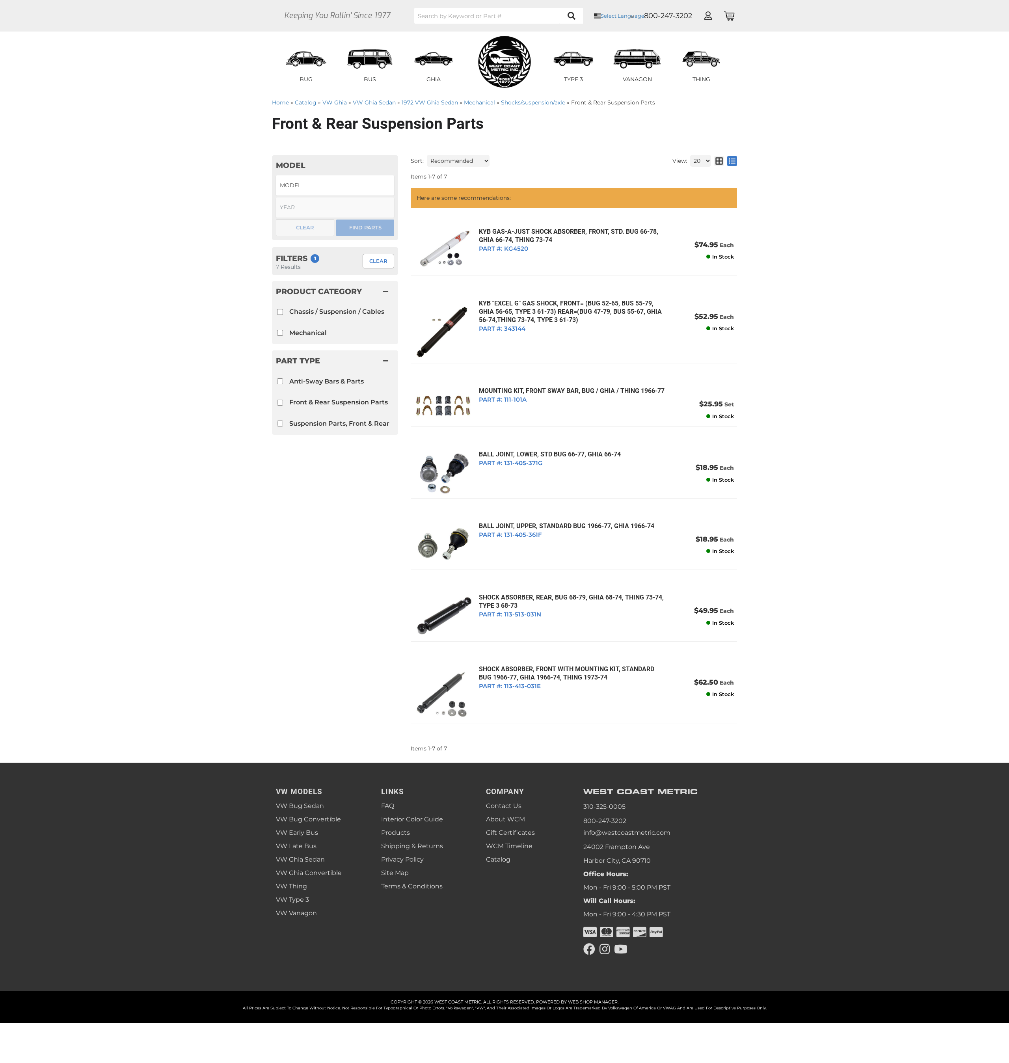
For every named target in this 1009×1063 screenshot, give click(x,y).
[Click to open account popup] (708, 16)
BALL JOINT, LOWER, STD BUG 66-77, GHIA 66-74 (550, 454)
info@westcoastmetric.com (626, 832)
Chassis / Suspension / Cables (336, 311)
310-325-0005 (604, 806)
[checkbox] (280, 381)
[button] (498, 16)
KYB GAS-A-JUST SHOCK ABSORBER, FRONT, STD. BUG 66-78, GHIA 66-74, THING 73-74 (568, 236)
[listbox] (335, 185)
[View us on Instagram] (604, 949)
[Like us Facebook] (589, 949)
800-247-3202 (604, 821)
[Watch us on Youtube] (620, 949)
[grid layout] (719, 161)
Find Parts (365, 227)
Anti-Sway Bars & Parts (326, 381)
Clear (378, 261)
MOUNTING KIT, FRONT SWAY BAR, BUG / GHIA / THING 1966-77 (572, 391)
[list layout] (732, 161)
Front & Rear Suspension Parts (338, 402)
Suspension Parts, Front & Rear (339, 423)
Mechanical (308, 333)
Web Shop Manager (593, 1002)
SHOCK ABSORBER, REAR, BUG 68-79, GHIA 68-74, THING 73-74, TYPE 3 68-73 (571, 601)
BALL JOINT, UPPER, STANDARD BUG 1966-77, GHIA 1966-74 (566, 526)
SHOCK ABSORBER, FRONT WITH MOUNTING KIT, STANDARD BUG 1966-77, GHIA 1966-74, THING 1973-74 (566, 673)
